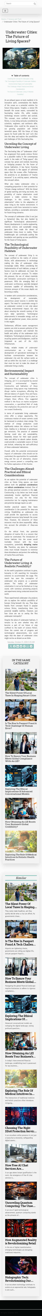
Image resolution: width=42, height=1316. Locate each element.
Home (3, 19)
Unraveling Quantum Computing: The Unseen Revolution (20, 1206)
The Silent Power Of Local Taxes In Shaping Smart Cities (20, 694)
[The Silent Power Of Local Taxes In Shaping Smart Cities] (21, 680)
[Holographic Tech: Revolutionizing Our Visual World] (21, 1265)
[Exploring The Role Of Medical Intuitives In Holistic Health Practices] (21, 841)
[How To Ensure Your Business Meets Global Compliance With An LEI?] (21, 743)
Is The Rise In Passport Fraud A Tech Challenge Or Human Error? (21, 726)
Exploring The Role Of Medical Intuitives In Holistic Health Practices (21, 857)
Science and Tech (14, 19)
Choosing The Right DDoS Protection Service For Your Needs (20, 1131)
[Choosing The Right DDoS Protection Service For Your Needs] (21, 1115)
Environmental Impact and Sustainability (20, 84)
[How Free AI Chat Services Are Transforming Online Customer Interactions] (21, 1153)
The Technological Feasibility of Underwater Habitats (20, 81)
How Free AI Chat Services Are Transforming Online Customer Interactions (19, 1170)
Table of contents (21, 75)
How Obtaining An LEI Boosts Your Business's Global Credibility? (20, 824)
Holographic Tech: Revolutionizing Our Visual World (18, 1281)
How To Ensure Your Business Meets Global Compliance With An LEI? (20, 758)
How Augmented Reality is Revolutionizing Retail (21, 1241)
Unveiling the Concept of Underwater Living (20, 79)
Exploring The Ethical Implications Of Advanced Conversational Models (18, 791)
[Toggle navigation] (5, 11)
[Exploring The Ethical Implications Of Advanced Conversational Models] (21, 776)
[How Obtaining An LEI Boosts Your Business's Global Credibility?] (21, 809)
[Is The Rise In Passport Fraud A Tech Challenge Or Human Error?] (21, 710)
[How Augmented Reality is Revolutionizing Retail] (21, 1227)
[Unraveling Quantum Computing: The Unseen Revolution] (21, 1190)
